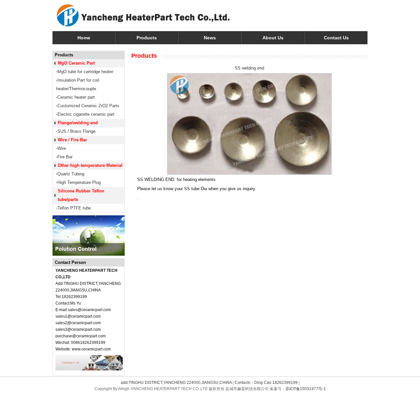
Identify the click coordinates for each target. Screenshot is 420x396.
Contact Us (336, 37)
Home (83, 37)
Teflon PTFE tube (74, 208)
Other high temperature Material (90, 165)
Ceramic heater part (76, 97)
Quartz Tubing (70, 173)
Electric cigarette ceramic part (86, 114)
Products (146, 37)
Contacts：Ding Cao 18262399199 (266, 382)
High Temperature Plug (79, 182)
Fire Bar (65, 156)
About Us (273, 37)
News (210, 37)
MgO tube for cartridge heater (85, 71)
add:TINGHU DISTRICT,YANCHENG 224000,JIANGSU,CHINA (176, 382)
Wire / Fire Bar (72, 139)
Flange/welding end (78, 122)
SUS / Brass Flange (76, 131)
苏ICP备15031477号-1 (305, 388)
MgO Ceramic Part (76, 63)
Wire (61, 148)
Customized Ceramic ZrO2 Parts (88, 105)
